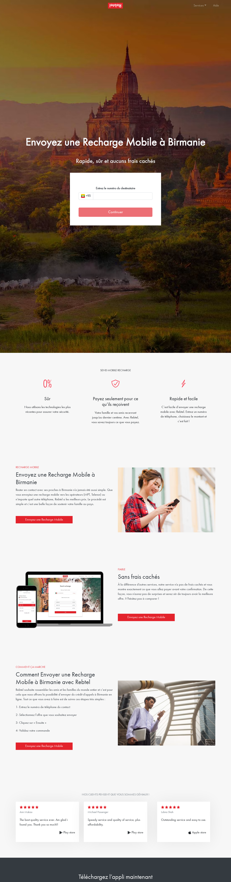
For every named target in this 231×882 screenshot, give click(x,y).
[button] (200, 6)
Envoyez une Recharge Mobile (44, 519)
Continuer (115, 212)
